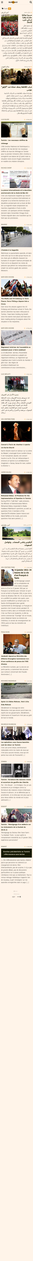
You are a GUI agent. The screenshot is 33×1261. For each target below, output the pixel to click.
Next (13, 897)
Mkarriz (4, 224)
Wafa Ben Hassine (7, 277)
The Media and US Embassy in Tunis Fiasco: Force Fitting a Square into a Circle (15, 301)
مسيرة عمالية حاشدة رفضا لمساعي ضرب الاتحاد (27, 19)
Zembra (4, 761)
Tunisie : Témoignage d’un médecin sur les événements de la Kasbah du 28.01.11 (16, 827)
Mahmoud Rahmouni (8, 724)
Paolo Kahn (5, 632)
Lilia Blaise (5, 119)
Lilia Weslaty (6, 374)
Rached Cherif (6, 168)
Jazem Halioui (6, 472)
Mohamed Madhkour (8, 681)
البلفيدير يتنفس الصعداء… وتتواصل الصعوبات (18, 544)
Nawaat (4, 806)
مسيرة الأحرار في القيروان (10, 395)
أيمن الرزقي (4, 12)
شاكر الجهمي (5, 67)
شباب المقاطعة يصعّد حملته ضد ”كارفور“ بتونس (16, 88)
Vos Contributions (8, 419)
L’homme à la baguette (9, 250)
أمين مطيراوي (5, 525)
